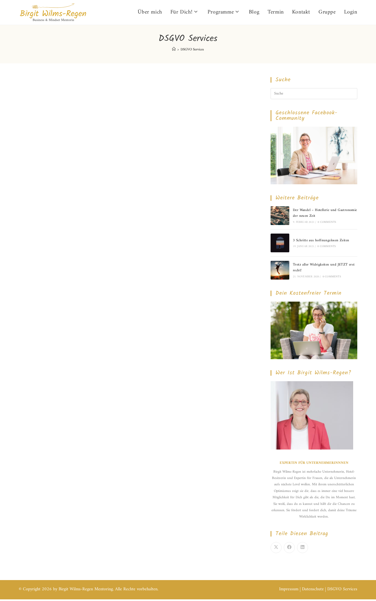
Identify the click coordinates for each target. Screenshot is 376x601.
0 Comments (327, 222)
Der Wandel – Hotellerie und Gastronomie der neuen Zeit (325, 213)
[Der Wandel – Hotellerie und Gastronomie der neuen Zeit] (280, 215)
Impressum (288, 589)
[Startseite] (174, 49)
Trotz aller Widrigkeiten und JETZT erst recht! (324, 267)
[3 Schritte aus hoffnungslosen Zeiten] (280, 243)
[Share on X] (276, 547)
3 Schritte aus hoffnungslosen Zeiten (321, 240)
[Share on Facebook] (289, 547)
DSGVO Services (192, 49)
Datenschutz (313, 589)
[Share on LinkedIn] (302, 547)
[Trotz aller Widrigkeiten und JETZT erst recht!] (280, 270)
